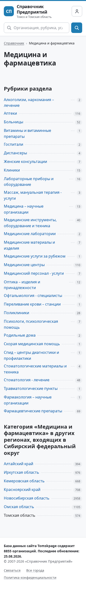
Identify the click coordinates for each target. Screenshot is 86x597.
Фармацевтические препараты (33, 411)
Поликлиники (16, 312)
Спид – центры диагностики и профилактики (31, 355)
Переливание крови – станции (32, 304)
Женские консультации (25, 161)
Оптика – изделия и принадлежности (22, 284)
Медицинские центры (24, 264)
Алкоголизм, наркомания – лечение (29, 102)
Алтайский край (18, 463)
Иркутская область (21, 472)
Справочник (14, 43)
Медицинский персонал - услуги (34, 273)
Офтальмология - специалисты (33, 295)
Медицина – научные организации (23, 209)
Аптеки (10, 113)
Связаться (12, 570)
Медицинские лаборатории (30, 233)
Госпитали (13, 144)
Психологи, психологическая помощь (31, 324)
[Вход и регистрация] (77, 11)
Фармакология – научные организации (28, 400)
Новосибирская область (26, 498)
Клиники (12, 170)
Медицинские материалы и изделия (29, 245)
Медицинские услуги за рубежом (34, 256)
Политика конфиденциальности (30, 577)
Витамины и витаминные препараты (27, 133)
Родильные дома (20, 335)
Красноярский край (22, 489)
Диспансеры (15, 153)
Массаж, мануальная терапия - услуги (33, 195)
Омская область (19, 506)
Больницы (13, 121)
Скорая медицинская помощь (32, 343)
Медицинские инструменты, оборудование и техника (30, 222)
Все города (35, 570)
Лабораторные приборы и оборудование (29, 181)
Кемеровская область (24, 481)
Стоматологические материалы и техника (35, 369)
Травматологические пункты (31, 388)
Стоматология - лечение (26, 379)
